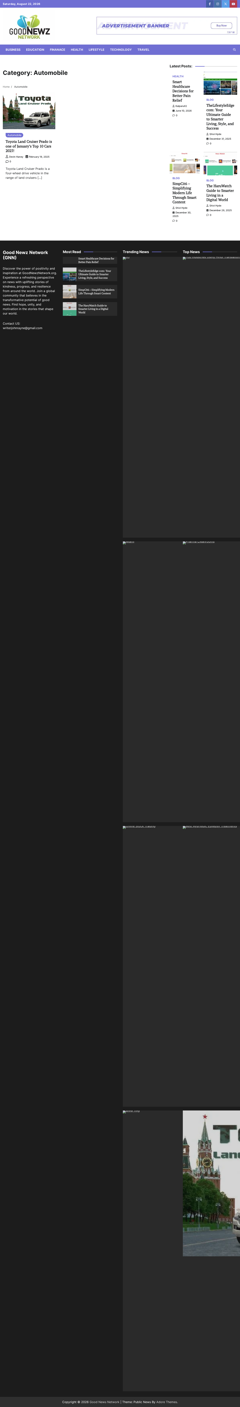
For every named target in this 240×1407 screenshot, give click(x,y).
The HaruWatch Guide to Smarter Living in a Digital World (220, 192)
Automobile (14, 135)
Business (13, 49)
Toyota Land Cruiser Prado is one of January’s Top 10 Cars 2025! (29, 146)
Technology (121, 49)
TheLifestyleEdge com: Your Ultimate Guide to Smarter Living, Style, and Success (220, 117)
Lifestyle (96, 49)
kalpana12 (181, 106)
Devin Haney (16, 156)
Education (35, 49)
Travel (143, 49)
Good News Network (104, 1402)
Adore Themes (166, 1402)
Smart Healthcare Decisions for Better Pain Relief (183, 90)
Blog (210, 99)
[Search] (234, 49)
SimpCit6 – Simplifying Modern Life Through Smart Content (184, 192)
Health (77, 49)
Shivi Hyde (215, 134)
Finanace (57, 49)
